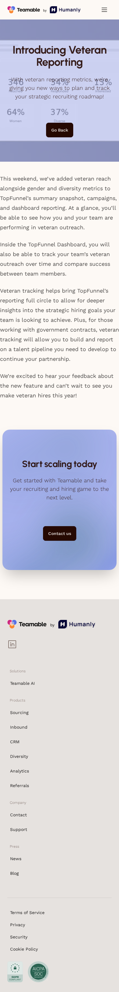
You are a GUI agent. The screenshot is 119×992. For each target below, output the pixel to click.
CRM (15, 741)
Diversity (19, 756)
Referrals (19, 785)
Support (18, 829)
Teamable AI (22, 683)
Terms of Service (27, 912)
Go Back (59, 130)
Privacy (17, 924)
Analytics (19, 771)
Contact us (59, 533)
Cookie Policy (24, 949)
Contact (18, 814)
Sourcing (19, 712)
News (15, 858)
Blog (14, 873)
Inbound (18, 727)
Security (18, 936)
